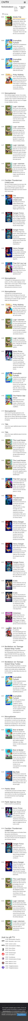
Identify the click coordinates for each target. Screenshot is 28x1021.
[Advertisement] (14, 985)
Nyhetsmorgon (12, 952)
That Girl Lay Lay (19, 263)
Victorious (17, 613)
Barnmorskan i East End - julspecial (17, 939)
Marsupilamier (10, 93)
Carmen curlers (12, 943)
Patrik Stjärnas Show (13, 802)
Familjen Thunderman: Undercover (13, 181)
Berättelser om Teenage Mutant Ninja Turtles (14, 648)
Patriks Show (10, 789)
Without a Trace (12, 961)
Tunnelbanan (12, 957)
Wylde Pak (17, 17)
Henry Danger (18, 248)
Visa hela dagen (22, 7)
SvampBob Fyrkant (17, 42)
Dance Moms (12, 948)
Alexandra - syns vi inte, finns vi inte (17, 941)
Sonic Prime (17, 351)
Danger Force (18, 213)
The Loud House (19, 440)
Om (5, 2)
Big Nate (16, 772)
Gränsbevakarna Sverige (15, 959)
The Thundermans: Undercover (18, 198)
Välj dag (6, 14)
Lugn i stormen (18, 106)
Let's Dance (11, 954)
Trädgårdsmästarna (13, 966)
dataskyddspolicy (7, 1011)
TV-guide (6, 1007)
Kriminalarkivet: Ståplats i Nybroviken (18, 945)
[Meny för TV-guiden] (25, 2)
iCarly (15, 581)
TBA (6, 424)
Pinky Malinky (18, 75)
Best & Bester (18, 730)
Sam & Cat (17, 628)
